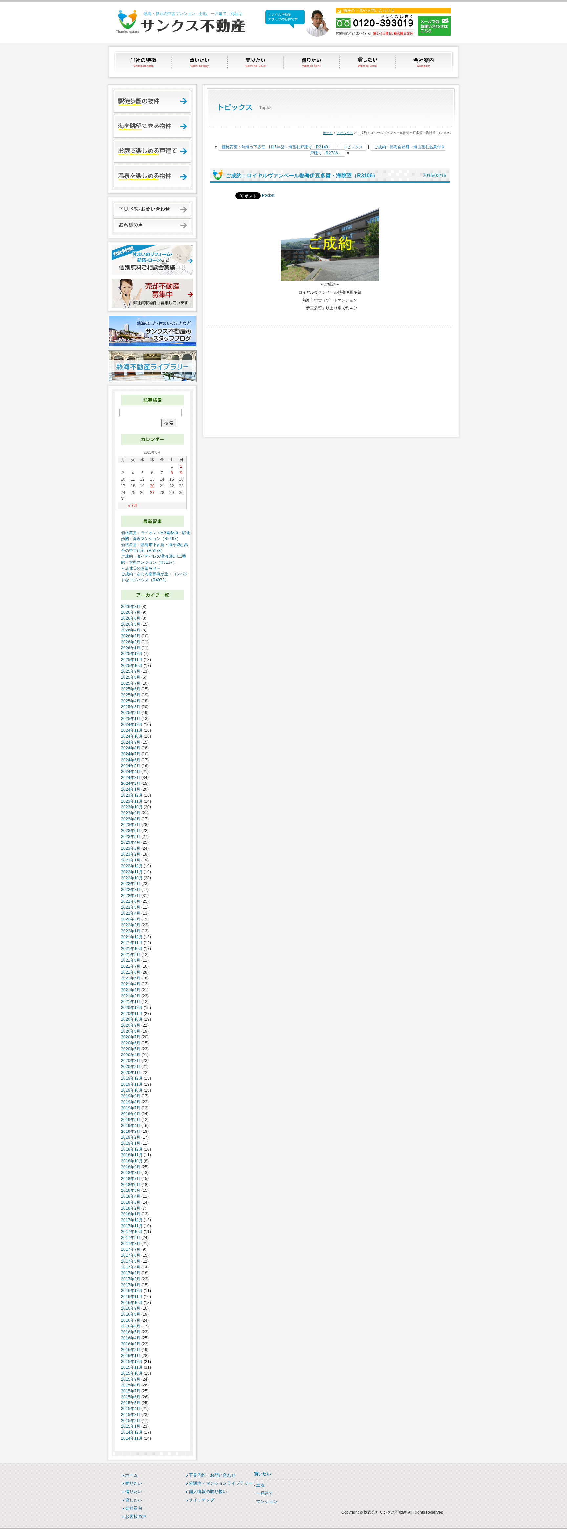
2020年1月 (130, 1072)
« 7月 (132, 505)
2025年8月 (130, 677)
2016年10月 (132, 1302)
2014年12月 (132, 1432)
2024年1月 (130, 789)
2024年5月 (130, 766)
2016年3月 (130, 1344)
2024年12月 (132, 724)
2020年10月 (132, 1019)
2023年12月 (132, 795)
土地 (260, 1484)
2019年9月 (130, 1096)
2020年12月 (132, 1007)
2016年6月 (130, 1326)
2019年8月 (130, 1102)
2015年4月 (130, 1408)
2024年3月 (130, 777)
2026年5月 (130, 624)
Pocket (268, 195)
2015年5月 (130, 1403)
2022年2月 (130, 925)
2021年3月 (130, 990)
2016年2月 (130, 1349)
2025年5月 (130, 695)
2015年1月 (130, 1426)
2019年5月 (130, 1119)
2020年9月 (130, 1025)
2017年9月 (130, 1237)
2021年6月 (130, 972)
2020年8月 (130, 1031)
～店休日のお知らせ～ (140, 568)
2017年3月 (130, 1273)
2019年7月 (130, 1108)
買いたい (200, 61)
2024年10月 (132, 736)
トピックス (345, 133)
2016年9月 (130, 1308)
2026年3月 (130, 636)
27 (152, 492)
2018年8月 (130, 1173)
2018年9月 (130, 1167)
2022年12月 (132, 866)
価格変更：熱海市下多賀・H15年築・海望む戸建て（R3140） (277, 147)
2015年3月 (130, 1414)
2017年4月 (130, 1267)
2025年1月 (130, 718)
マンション (266, 1501)
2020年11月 (132, 1013)
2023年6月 (130, 830)
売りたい (256, 61)
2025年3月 (130, 707)
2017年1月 (130, 1285)
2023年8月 (130, 819)
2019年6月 (130, 1114)
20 (152, 486)
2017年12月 (132, 1220)
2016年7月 (130, 1320)
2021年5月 (130, 978)
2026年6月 (130, 618)
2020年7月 (130, 1037)
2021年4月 (130, 984)
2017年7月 (130, 1249)
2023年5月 (130, 836)
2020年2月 (130, 1066)
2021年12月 (132, 937)
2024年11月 (132, 730)
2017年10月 (132, 1231)
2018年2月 (130, 1208)
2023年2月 (130, 854)
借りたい (312, 61)
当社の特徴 (144, 61)
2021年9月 (130, 954)
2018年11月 (132, 1155)
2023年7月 (130, 825)
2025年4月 (130, 701)
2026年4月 (130, 630)
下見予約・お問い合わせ (212, 1475)
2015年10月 (132, 1373)
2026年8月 (130, 606)
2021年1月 (130, 1001)
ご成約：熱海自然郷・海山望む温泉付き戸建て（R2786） (377, 150)
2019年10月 (132, 1090)
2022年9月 (130, 883)
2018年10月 (132, 1161)
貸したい (368, 61)
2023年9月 (130, 813)
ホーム (328, 133)
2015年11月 (132, 1367)
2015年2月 (130, 1420)
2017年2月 (130, 1279)
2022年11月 (132, 872)
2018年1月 (130, 1214)
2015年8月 (130, 1385)
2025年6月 (130, 689)
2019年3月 (130, 1131)
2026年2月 (130, 642)
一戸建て (264, 1493)
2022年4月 (130, 913)
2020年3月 (130, 1060)
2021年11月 (132, 942)
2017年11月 (132, 1226)
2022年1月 (130, 931)
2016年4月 (130, 1338)
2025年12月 (132, 653)
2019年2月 (130, 1137)
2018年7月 (130, 1178)
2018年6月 (130, 1184)
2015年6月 (130, 1397)
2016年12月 (132, 1290)
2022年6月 (130, 901)
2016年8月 (130, 1314)
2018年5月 (130, 1190)
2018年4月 (130, 1196)
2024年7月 (130, 754)
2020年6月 (130, 1043)
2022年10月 (132, 878)
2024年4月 (130, 771)
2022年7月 (130, 895)
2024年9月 (130, 742)
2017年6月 (130, 1255)
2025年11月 (132, 659)
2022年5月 (130, 907)
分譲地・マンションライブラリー (221, 1483)
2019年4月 (130, 1125)
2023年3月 (130, 848)
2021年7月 (130, 966)
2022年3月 (130, 919)
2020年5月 (130, 1049)
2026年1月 (130, 648)
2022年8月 (130, 889)
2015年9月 (130, 1379)
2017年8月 (130, 1243)
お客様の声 (135, 1516)
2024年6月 (130, 760)
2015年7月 (130, 1391)
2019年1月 (130, 1143)
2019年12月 (132, 1078)
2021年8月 (130, 960)
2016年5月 (130, 1332)
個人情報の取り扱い (208, 1491)
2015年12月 (132, 1361)
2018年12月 (132, 1149)
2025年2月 (130, 712)
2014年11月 (132, 1438)
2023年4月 (130, 842)
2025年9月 (130, 671)
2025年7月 (130, 683)
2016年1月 (130, 1355)
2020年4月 (130, 1055)
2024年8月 (130, 748)
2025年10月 (132, 665)
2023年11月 (132, 801)
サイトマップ (201, 1500)
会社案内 (424, 61)
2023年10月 (132, 807)
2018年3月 (130, 1202)
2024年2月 (130, 783)
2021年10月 (132, 948)
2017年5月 (130, 1261)
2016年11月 (132, 1296)
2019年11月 (132, 1084)
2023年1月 (130, 860)
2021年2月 (130, 996)
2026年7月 (130, 612)
